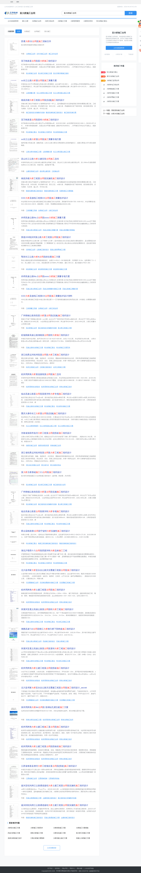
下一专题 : (107, 114)
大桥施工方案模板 (82, 828)
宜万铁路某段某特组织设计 (40, 120)
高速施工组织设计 (49, 641)
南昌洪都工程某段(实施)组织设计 (42, 100)
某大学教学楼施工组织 (61, 73)
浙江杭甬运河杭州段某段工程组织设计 (45, 355)
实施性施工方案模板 (66, 191)
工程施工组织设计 (46, 367)
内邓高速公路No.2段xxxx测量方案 (43, 217)
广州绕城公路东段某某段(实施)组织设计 (46, 315)
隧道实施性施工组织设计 (54, 112)
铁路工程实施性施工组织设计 (48, 543)
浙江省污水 (45, 465)
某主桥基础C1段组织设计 (41, 472)
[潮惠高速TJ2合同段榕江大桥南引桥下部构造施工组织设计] (13, 634)
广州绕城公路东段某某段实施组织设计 (45, 492)
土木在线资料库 (9, 6)
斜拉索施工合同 (31, 269)
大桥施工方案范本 (37, 828)
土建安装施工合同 (32, 171)
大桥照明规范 (75, 21)
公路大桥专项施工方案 (34, 152)
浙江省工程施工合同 (33, 465)
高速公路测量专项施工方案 (52, 289)
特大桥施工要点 (101, 21)
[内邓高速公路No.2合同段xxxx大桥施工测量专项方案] (13, 282)
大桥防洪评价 (88, 21)
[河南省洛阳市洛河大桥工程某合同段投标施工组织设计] (13, 439)
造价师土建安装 (45, 171)
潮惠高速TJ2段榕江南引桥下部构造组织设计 (48, 629)
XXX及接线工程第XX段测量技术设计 (44, 198)
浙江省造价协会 (55, 465)
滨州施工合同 (30, 249)
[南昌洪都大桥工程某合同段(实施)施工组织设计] (13, 106)
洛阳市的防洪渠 (43, 445)
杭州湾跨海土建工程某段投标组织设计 (45, 668)
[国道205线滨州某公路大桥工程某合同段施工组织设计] (13, 243)
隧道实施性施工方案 (51, 191)
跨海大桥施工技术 (65, 387)
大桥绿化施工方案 (59, 833)
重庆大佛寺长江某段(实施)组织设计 (43, 413)
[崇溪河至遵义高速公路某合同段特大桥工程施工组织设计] (13, 615)
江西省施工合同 (31, 778)
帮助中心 (72, 868)
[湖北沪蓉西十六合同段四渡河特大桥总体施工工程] (13, 556)
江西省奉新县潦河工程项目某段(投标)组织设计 (49, 766)
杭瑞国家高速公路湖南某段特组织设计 (45, 335)
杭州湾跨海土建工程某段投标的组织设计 (46, 746)
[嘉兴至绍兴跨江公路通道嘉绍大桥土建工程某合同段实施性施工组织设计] (13, 791)
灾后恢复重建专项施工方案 (49, 582)
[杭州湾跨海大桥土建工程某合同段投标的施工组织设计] (13, 752)
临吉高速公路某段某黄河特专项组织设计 (46, 394)
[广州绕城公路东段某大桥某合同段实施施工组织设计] (13, 497)
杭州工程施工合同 (32, 367)
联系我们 (57, 868)
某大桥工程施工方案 (45, 73)
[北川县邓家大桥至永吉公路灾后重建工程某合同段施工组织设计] (13, 576)
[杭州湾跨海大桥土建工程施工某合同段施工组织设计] (13, 732)
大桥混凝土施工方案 (60, 838)
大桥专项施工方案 (113, 93)
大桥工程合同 (49, 21)
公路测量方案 (30, 93)
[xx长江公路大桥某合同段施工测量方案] (13, 86)
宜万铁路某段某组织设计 (39, 61)
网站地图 (79, 868)
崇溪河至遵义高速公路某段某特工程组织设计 (48, 648)
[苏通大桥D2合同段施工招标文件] (13, 47)
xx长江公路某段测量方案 (39, 80)
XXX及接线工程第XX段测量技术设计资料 (46, 296)
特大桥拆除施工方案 (60, 132)
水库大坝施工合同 (117, 114)
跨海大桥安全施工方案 (34, 719)
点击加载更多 (51, 848)
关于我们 (50, 868)
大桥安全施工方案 (14, 828)
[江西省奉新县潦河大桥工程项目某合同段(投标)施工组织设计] (13, 772)
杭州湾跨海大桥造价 (33, 387)
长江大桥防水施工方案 (44, 93)
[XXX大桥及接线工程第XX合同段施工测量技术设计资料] (13, 302)
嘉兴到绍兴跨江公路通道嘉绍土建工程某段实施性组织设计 (54, 805)
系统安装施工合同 (117, 110)
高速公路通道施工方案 (34, 798)
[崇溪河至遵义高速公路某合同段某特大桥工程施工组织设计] (13, 654)
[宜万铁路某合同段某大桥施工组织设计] (13, 66)
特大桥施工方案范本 (45, 132)
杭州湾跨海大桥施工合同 (49, 387)
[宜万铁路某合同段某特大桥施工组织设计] (13, 125)
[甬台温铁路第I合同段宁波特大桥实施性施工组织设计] (13, 537)
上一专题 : (107, 110)
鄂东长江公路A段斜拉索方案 (40, 257)
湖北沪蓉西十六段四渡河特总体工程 (44, 550)
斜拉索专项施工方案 (60, 269)
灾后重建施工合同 (32, 582)
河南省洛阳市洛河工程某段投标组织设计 (46, 433)
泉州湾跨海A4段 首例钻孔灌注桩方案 (44, 707)
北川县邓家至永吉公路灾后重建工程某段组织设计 (50, 570)
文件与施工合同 (42, 54)
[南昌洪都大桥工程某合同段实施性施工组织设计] (13, 184)
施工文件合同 (53, 54)
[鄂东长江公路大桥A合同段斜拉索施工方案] (13, 262)
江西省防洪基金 (54, 778)
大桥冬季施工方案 (113, 97)
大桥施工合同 (36, 21)
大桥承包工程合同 (113, 84)
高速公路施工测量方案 (50, 230)
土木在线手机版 (89, 868)
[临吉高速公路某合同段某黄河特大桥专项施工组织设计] (13, 399)
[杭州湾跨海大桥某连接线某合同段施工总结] (13, 380)
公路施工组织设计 (43, 249)
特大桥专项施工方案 (63, 406)
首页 (11, 2)
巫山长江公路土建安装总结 (40, 159)
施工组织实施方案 (70, 112)
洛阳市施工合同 (31, 445)
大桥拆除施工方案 (59, 828)
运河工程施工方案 (59, 367)
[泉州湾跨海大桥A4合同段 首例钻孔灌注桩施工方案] (13, 713)
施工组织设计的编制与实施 (35, 112)
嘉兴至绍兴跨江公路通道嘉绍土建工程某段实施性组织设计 (54, 785)
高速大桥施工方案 (62, 641)
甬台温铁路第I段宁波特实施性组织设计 (45, 531)
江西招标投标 (42, 778)
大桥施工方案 (62, 21)
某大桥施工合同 (28, 6)
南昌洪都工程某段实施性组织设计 (43, 178)
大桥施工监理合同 (113, 80)
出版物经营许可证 (94, 871)
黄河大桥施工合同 (113, 76)
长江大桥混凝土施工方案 (61, 93)
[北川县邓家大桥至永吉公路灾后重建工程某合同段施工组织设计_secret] (13, 693)
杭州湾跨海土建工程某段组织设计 (43, 590)
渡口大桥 (25, 21)
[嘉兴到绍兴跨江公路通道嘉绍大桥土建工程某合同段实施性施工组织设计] (13, 811)
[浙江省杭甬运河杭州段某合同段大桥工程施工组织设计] (13, 458)
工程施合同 (55, 171)
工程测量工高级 (31, 210)
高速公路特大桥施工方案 (34, 347)
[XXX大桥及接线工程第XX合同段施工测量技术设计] (13, 204)
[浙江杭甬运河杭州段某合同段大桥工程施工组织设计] (13, 360)
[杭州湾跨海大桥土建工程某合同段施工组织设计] (13, 595)
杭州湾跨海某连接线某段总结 (41, 374)
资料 (17, 2)
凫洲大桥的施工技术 (15, 838)
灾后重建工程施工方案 (67, 582)
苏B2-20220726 (83, 871)
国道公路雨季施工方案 (58, 249)
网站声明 (65, 868)
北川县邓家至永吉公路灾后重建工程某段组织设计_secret (54, 687)
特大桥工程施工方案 (63, 622)
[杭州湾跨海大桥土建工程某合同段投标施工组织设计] (13, 674)
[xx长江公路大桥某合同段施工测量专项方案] (13, 145)
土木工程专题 (19, 6)
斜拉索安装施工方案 (45, 269)
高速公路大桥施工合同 (34, 230)
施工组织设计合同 (59, 484)
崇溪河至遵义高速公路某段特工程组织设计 (47, 609)
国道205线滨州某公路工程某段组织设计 (46, 237)
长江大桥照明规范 (32, 426)
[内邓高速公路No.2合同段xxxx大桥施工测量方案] (13, 223)
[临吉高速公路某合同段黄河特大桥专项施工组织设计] (13, 517)
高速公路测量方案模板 (67, 230)
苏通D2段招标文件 (36, 41)
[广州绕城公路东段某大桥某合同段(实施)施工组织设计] (13, 321)
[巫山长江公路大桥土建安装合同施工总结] (13, 164)
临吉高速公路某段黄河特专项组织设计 (45, 511)
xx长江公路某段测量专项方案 (41, 139)
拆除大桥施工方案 (37, 833)
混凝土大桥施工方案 (83, 838)
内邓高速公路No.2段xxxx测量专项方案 (45, 276)
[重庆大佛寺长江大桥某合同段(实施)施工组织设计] (13, 419)
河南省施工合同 (55, 445)
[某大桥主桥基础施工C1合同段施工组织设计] (13, 478)
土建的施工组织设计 (50, 798)
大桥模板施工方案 (113, 89)
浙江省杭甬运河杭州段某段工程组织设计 (46, 452)
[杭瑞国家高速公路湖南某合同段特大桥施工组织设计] (13, 341)
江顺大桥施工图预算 (37, 838)
